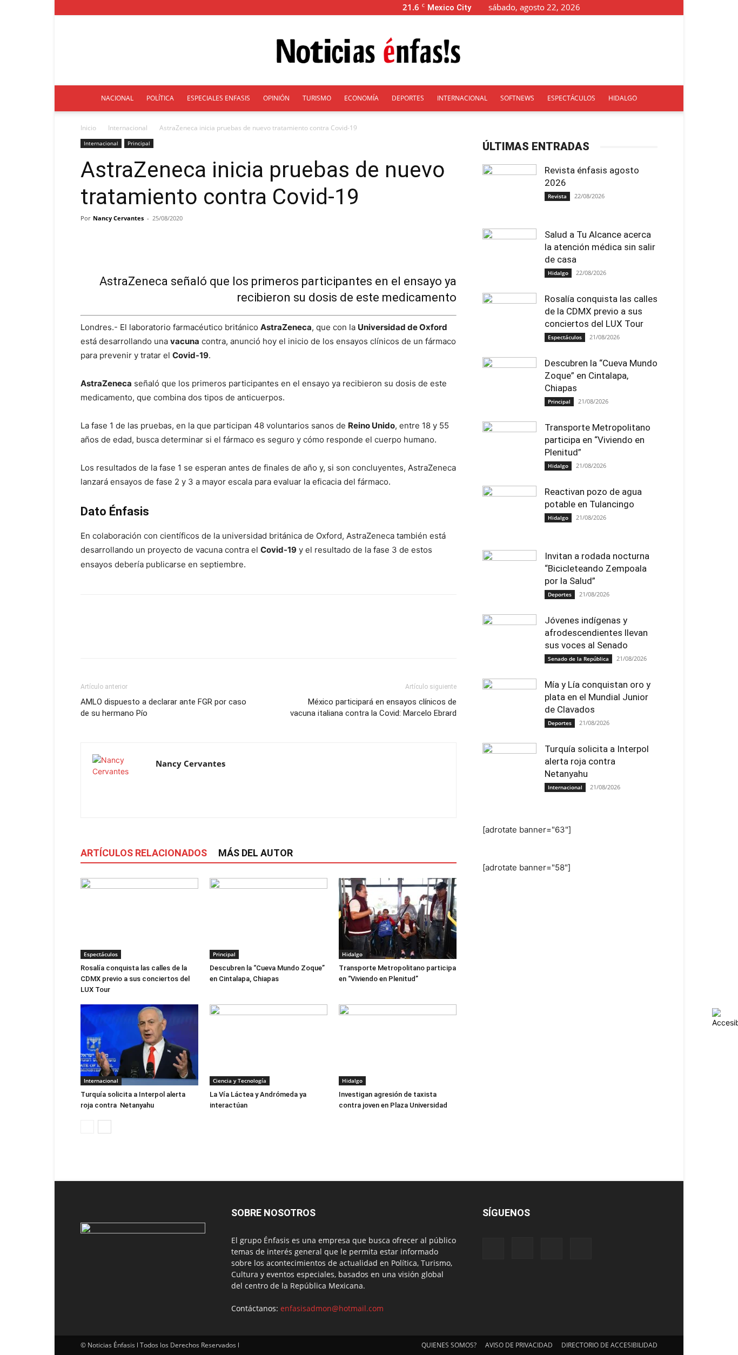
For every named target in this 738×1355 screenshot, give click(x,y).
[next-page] (104, 1126)
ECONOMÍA (361, 98)
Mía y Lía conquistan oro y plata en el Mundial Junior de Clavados (597, 697)
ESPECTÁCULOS (571, 98)
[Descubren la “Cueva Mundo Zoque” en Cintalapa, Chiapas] (268, 918)
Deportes (560, 594)
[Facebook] (622, 7)
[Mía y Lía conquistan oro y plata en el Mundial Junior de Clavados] (509, 706)
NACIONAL (117, 98)
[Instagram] (640, 7)
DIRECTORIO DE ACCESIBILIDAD (609, 1345)
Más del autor (255, 852)
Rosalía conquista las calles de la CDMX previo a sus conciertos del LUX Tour (135, 979)
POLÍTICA (160, 98)
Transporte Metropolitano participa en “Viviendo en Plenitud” (597, 440)
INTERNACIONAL (462, 98)
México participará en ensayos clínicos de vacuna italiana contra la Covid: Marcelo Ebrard (373, 707)
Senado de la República (578, 658)
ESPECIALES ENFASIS (218, 98)
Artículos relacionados (143, 852)
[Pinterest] (141, 636)
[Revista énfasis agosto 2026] (509, 191)
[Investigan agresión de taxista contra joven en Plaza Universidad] (398, 1044)
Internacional (127, 127)
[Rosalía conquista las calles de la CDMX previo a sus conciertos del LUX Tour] (139, 918)
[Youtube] (675, 7)
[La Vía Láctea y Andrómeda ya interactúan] (268, 1044)
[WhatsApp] (166, 636)
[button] (606, 7)
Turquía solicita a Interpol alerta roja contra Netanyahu (597, 761)
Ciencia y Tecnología (239, 1080)
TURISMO (317, 98)
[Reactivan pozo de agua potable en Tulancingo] (509, 513)
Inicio (88, 127)
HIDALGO (622, 98)
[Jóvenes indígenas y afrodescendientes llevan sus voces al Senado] (509, 641)
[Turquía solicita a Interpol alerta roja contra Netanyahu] (139, 1044)
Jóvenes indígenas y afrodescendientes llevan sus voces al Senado (596, 632)
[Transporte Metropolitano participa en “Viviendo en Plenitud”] (398, 918)
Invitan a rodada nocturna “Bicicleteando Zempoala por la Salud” (597, 568)
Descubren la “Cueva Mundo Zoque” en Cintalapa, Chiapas (601, 375)
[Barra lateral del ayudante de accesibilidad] (725, 1018)
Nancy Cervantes (118, 218)
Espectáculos (101, 954)
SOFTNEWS (517, 98)
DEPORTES (408, 98)
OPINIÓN (276, 98)
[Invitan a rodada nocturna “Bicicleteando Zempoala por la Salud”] (509, 577)
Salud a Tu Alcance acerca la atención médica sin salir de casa (600, 247)
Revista (557, 196)
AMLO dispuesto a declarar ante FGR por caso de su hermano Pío (163, 707)
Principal (139, 143)
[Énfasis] (369, 50)
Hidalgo (352, 954)
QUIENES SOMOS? (449, 1345)
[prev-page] (87, 1126)
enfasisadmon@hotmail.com (332, 1308)
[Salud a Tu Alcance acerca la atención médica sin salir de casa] (509, 256)
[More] (352, 242)
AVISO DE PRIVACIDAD (519, 1345)
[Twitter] (657, 7)
